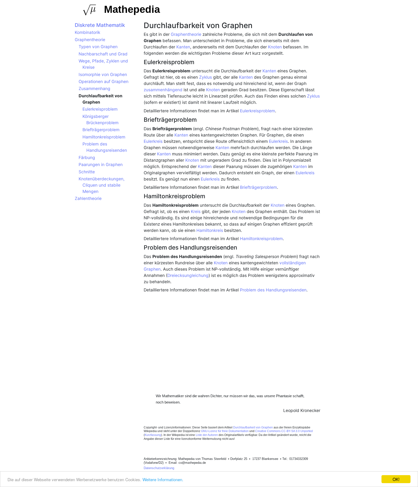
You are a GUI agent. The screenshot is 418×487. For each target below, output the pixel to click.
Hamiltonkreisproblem (261, 238)
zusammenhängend (163, 89)
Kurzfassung (153, 435)
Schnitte (87, 171)
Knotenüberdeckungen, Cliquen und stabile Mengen (102, 185)
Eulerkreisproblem (257, 110)
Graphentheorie (186, 34)
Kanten (183, 46)
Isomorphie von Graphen (103, 74)
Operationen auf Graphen (103, 81)
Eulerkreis (153, 141)
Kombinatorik (87, 32)
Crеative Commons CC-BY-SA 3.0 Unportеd (284, 431)
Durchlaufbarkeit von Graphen (253, 427)
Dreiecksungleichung (188, 275)
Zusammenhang (94, 88)
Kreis (196, 211)
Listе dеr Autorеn (207, 435)
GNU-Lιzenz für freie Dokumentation (225, 431)
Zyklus (205, 77)
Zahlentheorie (88, 198)
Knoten (275, 46)
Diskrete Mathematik (100, 25)
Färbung (87, 157)
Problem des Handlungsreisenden (273, 289)
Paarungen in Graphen (101, 164)
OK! (396, 479)
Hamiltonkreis (209, 230)
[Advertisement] (232, 336)
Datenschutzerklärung (159, 468)
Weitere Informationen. (162, 479)
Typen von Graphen (98, 46)
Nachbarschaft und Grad (103, 53)
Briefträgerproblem (258, 187)
